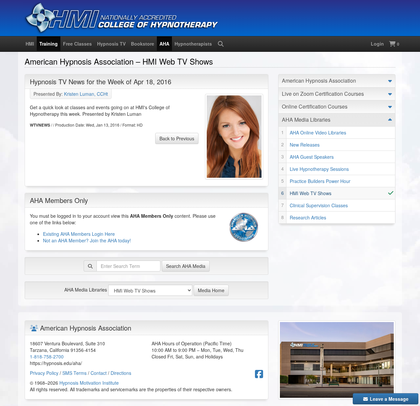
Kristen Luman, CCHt (86, 94)
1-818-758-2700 (47, 356)
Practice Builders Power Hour (320, 181)
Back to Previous (176, 138)
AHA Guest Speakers (312, 156)
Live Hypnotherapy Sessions (319, 169)
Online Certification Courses (314, 106)
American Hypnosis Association (319, 80)
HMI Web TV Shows (310, 193)
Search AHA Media (185, 266)
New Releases (305, 144)
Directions (121, 373)
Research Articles (308, 217)
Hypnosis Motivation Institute (89, 382)
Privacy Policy (44, 373)
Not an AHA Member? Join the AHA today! (87, 240)
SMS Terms (74, 373)
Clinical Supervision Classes (319, 205)
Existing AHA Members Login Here (79, 234)
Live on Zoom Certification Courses (323, 93)
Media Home (211, 290)
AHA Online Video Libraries (318, 132)
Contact (99, 373)
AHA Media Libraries (85, 289)
